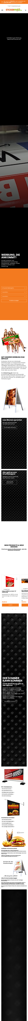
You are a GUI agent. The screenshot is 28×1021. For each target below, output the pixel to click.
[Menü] (2, 10)
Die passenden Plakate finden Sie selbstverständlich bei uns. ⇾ (14, 886)
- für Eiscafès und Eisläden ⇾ (7, 794)
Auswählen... (5, 292)
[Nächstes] (15, 609)
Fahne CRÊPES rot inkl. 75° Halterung (9, 591)
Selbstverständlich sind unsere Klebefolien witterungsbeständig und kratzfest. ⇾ (11, 856)
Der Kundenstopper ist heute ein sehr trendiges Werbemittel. (12, 880)
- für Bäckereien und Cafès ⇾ (7, 792)
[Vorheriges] (12, 609)
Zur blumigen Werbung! (10, 427)
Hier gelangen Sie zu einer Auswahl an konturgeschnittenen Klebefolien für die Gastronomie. (13, 851)
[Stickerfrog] (14, 9)
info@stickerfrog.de (16, 6)
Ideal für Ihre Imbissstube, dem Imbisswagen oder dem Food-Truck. (13, 853)
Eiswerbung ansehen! (9, 701)
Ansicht (10, 605)
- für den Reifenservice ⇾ (7, 790)
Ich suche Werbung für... (8, 288)
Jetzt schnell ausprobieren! (9, 482)
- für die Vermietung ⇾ (6, 795)
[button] (25, 10)
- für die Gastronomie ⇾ (6, 788)
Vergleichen (7, 589)
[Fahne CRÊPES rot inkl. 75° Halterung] (10, 581)
